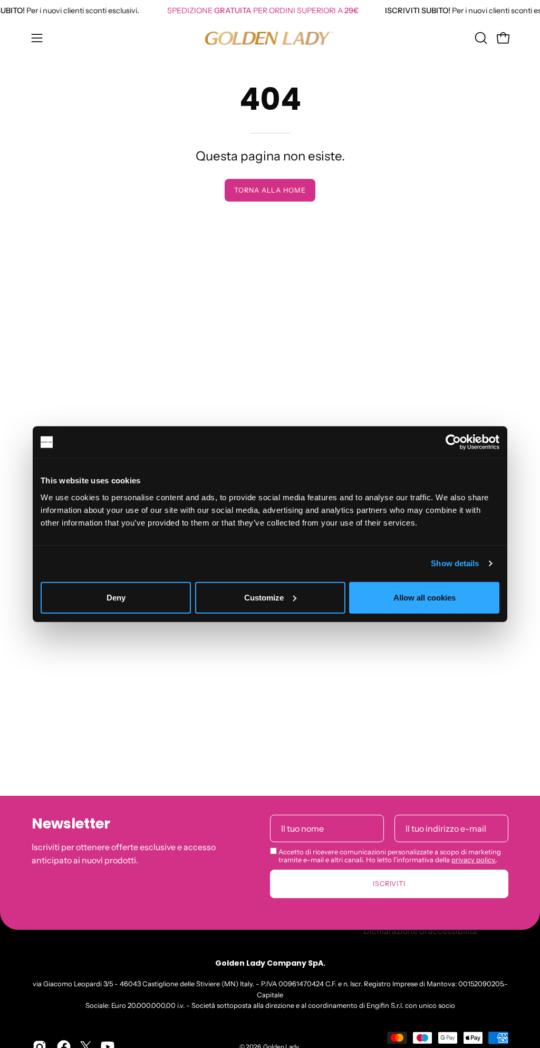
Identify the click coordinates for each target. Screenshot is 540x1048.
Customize (264, 597)
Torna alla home (270, 190)
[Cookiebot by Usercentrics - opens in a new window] (453, 442)
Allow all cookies (424, 597)
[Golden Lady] (270, 38)
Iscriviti (389, 884)
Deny (116, 597)
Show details (455, 563)
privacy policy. (473, 859)
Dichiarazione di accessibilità (420, 930)
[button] (479, 38)
